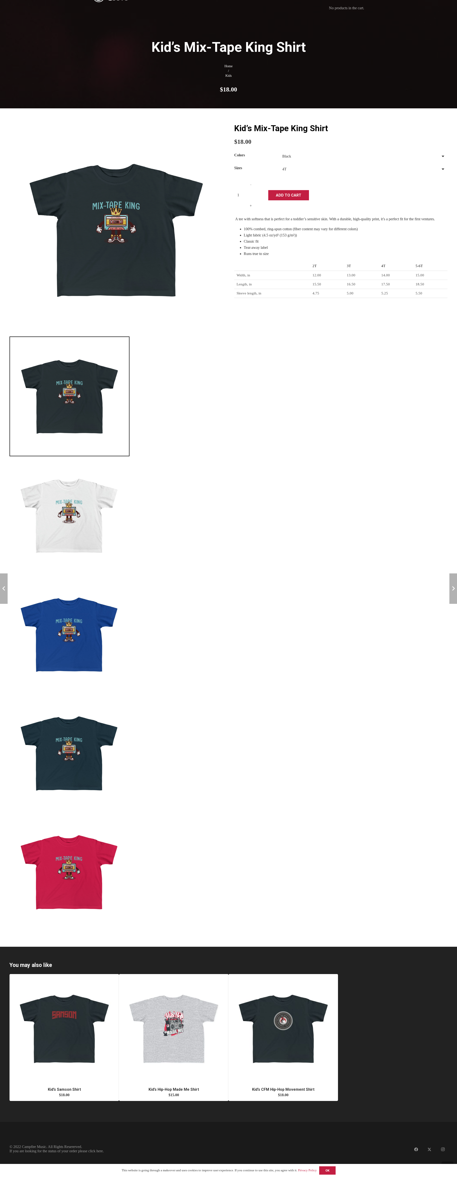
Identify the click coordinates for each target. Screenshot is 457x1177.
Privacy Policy (307, 1170)
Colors (239, 155)
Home (228, 66)
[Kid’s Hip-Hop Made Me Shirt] (173, 976)
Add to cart (288, 195)
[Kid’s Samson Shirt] (64, 976)
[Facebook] (416, 1149)
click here (95, 1151)
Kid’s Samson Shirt (64, 1089)
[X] (429, 1149)
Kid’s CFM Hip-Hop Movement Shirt (283, 1089)
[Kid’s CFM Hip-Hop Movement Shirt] (283, 976)
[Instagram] (442, 1149)
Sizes (238, 168)
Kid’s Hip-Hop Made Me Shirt (174, 1089)
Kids (228, 75)
